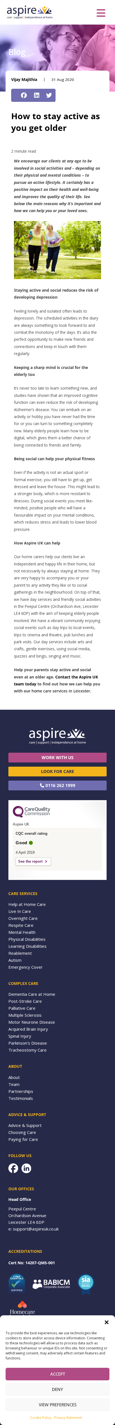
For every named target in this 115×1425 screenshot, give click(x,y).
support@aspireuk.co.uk (36, 1229)
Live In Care (19, 911)
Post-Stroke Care (25, 1001)
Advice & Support (25, 1125)
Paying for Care (23, 1139)
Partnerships (20, 1091)
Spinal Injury (19, 1036)
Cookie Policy (40, 1417)
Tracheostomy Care (27, 1050)
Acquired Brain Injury (28, 1029)
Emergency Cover (25, 967)
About (14, 1077)
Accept (57, 1374)
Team (14, 1084)
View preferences (57, 1404)
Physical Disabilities (26, 939)
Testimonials (20, 1098)
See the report (30, 861)
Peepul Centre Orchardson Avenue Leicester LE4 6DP (27, 1215)
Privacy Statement (68, 1417)
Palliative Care (21, 1008)
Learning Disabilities (27, 946)
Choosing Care (22, 1132)
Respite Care (20, 925)
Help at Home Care (27, 904)
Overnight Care (23, 918)
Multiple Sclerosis (25, 1015)
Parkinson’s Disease (27, 1043)
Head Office (19, 1199)
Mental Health (21, 932)
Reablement (20, 953)
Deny (57, 1389)
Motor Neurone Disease (31, 1022)
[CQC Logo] (31, 816)
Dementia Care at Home (31, 994)
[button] (106, 1322)
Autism (14, 960)
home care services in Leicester (61, 691)
